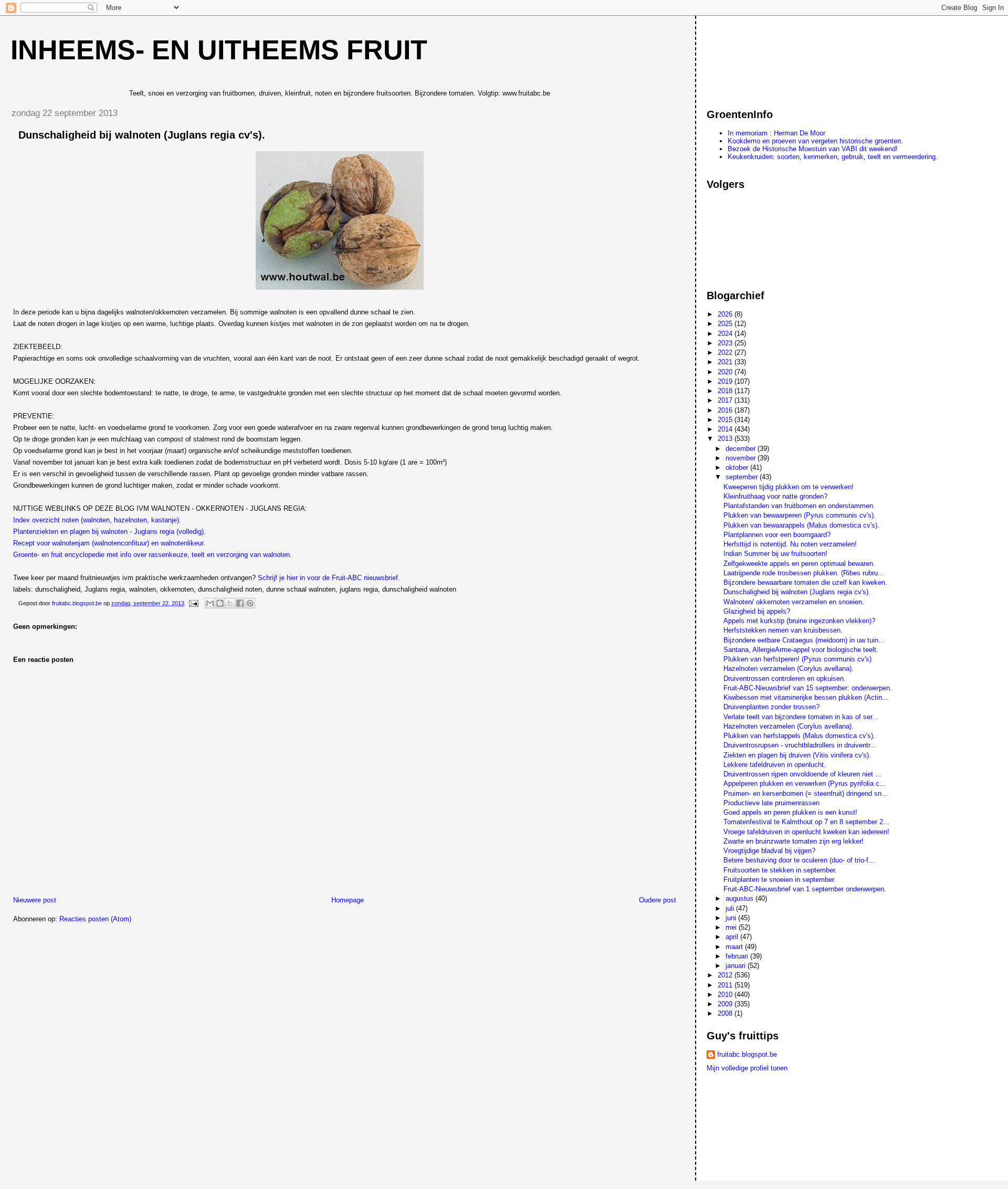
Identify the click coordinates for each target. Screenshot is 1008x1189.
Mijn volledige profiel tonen (747, 1068)
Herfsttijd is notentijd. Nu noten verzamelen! (790, 544)
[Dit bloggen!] (220, 603)
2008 (726, 1013)
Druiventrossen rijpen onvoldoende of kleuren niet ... (802, 774)
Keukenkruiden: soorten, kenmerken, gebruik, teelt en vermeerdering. (833, 157)
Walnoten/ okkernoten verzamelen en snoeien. (793, 602)
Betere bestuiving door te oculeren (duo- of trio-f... (799, 860)
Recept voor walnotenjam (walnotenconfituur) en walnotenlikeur (108, 543)
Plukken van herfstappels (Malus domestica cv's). (799, 736)
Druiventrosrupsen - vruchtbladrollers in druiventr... (799, 745)
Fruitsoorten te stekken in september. (780, 870)
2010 (726, 994)
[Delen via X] (230, 603)
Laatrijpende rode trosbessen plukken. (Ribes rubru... (803, 573)
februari (738, 956)
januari (737, 966)
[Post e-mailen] (193, 603)
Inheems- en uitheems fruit (218, 50)
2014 (726, 429)
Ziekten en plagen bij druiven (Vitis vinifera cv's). (797, 755)
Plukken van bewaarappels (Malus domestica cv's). (801, 525)
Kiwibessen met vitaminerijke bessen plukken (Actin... (805, 697)
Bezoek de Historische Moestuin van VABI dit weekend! (813, 149)
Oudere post (657, 900)
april (733, 937)
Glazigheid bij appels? (756, 611)
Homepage (347, 900)
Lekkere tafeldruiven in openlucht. (774, 765)
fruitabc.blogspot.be (747, 1054)
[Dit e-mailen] (210, 603)
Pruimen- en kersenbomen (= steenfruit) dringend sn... (805, 793)
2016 (726, 410)
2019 (726, 381)
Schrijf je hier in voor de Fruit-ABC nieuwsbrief (328, 578)
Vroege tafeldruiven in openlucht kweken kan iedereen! (806, 832)
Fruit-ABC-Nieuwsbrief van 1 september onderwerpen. (804, 889)
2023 (726, 343)
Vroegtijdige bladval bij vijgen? (769, 851)
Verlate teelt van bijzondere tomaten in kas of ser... (800, 717)
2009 (726, 1004)
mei (732, 927)
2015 (726, 420)
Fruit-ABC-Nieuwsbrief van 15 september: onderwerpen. (807, 688)
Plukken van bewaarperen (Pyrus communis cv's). (799, 515)
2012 (726, 975)
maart (735, 947)
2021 (726, 362)
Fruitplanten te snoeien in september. (779, 879)
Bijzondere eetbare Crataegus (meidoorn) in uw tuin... (804, 640)
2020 (726, 372)
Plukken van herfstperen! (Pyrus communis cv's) (797, 659)
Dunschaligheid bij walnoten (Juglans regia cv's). (796, 592)
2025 (726, 324)
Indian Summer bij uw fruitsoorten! (775, 553)
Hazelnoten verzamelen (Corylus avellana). (788, 668)
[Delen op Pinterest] (250, 603)
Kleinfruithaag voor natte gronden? (775, 496)
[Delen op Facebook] (240, 603)
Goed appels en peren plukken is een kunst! (790, 812)
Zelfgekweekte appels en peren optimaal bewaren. (799, 563)
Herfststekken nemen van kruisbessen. (783, 630)
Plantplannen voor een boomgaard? (777, 535)
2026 (726, 314)
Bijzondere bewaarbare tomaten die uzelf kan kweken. (805, 582)
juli (731, 908)
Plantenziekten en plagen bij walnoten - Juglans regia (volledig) (108, 531)
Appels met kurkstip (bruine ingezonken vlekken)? (799, 621)
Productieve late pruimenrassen (771, 803)
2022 (726, 352)
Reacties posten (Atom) (95, 919)
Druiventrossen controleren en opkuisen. (784, 678)
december (742, 449)
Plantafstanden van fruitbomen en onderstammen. (799, 506)
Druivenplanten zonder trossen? (771, 707)
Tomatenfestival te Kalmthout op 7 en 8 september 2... (806, 822)
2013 (726, 439)
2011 (726, 985)
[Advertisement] (754, 57)
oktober (738, 467)
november (742, 458)
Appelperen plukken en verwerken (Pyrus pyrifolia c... (804, 783)
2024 (726, 334)
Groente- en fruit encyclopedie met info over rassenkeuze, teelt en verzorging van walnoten (151, 555)
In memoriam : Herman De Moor (776, 133)
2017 (726, 400)
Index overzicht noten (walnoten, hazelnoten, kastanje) (96, 520)
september (743, 477)
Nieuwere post (34, 900)
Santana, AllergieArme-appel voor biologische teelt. (800, 650)
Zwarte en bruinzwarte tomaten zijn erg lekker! (793, 841)
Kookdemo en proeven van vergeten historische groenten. (815, 141)
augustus (740, 898)
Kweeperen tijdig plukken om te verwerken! (788, 487)
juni (732, 918)
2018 (726, 391)
